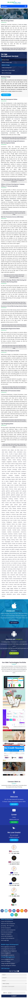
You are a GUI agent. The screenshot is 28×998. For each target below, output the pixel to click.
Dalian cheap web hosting (7, 345)
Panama (3, 549)
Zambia (18, 594)
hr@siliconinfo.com (14, 819)
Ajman (3, 454)
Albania (3, 455)
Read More (5, 94)
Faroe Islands (5, 487)
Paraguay (17, 549)
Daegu (9, 479)
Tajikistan (24, 572)
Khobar (17, 512)
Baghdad (8, 457)
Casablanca (23, 471)
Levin (15, 518)
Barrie (3, 463)
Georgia (24, 491)
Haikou (7, 496)
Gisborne (8, 494)
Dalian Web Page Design (18, 48)
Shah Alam (14, 570)
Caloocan (4, 469)
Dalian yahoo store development (19, 386)
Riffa (25, 557)
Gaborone (24, 489)
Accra (25, 450)
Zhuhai (3, 596)
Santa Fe (14, 565)
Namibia (20, 537)
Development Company (17, 211)
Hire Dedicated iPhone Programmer (9, 951)
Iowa (3, 504)
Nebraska (17, 541)
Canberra (24, 469)
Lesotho (7, 518)
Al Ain (6, 454)
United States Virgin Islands (20, 584)
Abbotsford (4, 450)
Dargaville (12, 481)
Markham (4, 530)
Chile (25, 477)
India (11, 502)
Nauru (12, 541)
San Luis (17, 561)
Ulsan (7, 582)
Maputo (18, 528)
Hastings (16, 500)
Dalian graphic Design (15, 444)
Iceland (21, 500)
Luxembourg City (5, 520)
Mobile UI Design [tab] (6, 65)
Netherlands (4, 543)
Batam (9, 463)
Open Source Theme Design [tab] (8, 70)
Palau (6, 547)
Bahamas (13, 457)
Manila (14, 528)
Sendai (14, 569)
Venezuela (20, 586)
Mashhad (9, 532)
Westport (16, 592)
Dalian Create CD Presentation (20, 421)
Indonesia (18, 502)
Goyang (3, 496)
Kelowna (9, 510)
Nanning (13, 539)
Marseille (9, 530)
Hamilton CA (23, 498)
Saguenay (9, 559)
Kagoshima (4, 506)
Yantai (24, 592)
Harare (8, 500)
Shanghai (20, 570)
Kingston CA (8, 514)
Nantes (17, 539)
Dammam (24, 479)
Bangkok (4, 461)
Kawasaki (19, 508)
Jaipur (11, 504)
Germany (13, 493)
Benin (16, 465)
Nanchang (4, 539)
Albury (10, 455)
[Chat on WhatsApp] (16, 914)
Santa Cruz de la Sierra (7, 565)
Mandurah (10, 528)
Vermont (4, 588)
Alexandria (14, 455)
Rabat (5, 555)
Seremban (4, 570)
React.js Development (6, 953)
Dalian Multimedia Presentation (8, 421)
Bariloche (20, 461)
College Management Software (8, 963)
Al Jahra (11, 454)
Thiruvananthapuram (17, 578)
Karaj (10, 508)
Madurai (15, 522)
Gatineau (8, 491)
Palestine (16, 547)
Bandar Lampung (17, 459)
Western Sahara (9, 592)
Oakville (24, 543)
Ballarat (9, 459)
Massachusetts (16, 532)
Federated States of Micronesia (16, 487)
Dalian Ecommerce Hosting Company (19, 303)
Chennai (12, 477)
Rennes (6, 557)
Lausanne (24, 516)
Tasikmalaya (4, 576)
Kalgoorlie (14, 506)
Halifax (18, 496)
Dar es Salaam (5, 481)
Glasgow (18, 494)
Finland (3, 489)
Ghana (17, 493)
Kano (3, 508)
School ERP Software (5, 961)
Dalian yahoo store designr (8, 388)
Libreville (21, 518)
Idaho (25, 500)
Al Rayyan (15, 454)
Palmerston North (22, 547)
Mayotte (20, 533)
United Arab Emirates (13, 582)
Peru (21, 551)
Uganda (22, 580)
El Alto (11, 485)
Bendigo (7, 465)
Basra (6, 463)
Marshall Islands (16, 530)
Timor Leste (13, 580)
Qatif (21, 553)
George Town (18, 491)
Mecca (3, 535)
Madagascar (9, 522)
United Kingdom (22, 582)
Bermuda (4, 467)
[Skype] (12, 914)
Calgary (19, 467)
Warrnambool (5, 590)
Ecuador (15, 483)
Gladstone (13, 494)
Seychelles (9, 570)
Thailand (6, 578)
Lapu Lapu (11, 516)
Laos (7, 516)
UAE (20, 580)
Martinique (23, 530)
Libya (25, 518)
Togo (17, 580)
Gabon (19, 489)
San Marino (21, 561)
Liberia (18, 518)
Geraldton (8, 493)
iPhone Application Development (8, 946)
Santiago (24, 565)
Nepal (25, 541)
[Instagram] (10, 910)
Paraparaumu (23, 549)
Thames (11, 578)
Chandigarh (23, 473)
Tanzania (21, 574)
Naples (24, 539)
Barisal (24, 461)
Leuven (11, 518)
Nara (3, 541)
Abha (9, 450)
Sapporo (16, 567)
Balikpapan (4, 459)
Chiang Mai (17, 477)
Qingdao (24, 553)
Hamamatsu (4, 498)
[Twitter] (6, 910)
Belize (3, 465)
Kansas (6, 508)
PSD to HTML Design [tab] (6, 73)
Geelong (12, 491)
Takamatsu (4, 574)
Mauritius (15, 533)
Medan (6, 535)
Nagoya (24, 535)
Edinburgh (24, 483)
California (24, 467)
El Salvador (16, 485)
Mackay (3, 522)
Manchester (4, 528)
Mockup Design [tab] (5, 59)
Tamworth (12, 574)
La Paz (11, 520)
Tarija (25, 574)
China (6, 479)
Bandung (24, 459)
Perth (18, 551)
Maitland (4, 524)
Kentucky (14, 510)
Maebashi (20, 522)
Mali (8, 526)
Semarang (10, 569)
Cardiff (8, 471)
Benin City (20, 465)
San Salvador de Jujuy (16, 563)
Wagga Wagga (9, 588)
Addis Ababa (5, 452)
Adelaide (10, 452)
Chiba (22, 477)
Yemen (14, 594)
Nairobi (3, 537)
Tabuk (11, 572)
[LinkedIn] (14, 910)
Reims (3, 557)
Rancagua (13, 555)
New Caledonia (19, 543)
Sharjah (24, 570)
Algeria (18, 455)
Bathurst (13, 463)
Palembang (10, 547)
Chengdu (8, 477)
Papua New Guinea (10, 549)
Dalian (20, 479)
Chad (19, 473)
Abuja (21, 450)
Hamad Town (23, 496)
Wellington (16, 590)
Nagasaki (20, 535)
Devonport (9, 483)
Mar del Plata (23, 528)
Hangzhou (4, 500)
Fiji (25, 487)
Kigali (21, 512)
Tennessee (23, 576)
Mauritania (10, 533)
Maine (24, 522)
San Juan (7, 561)
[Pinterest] (18, 910)
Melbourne (15, 535)
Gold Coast (23, 494)
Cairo (16, 467)
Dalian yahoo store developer (19, 388)
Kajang (9, 506)
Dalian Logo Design (6, 444)
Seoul (21, 569)
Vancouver (9, 586)
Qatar (18, 553)
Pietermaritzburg (13, 553)
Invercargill (23, 502)
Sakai (18, 559)
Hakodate (14, 496)
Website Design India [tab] (7, 62)
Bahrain (24, 457)
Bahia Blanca (19, 457)
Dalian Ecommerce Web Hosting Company (18, 324)
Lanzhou (3, 516)
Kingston (4, 514)
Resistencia (11, 557)
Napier (21, 539)
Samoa (3, 561)
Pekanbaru (7, 551)
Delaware (24, 481)
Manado (19, 526)
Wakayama (23, 588)
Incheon (7, 502)
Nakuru (15, 537)
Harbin (12, 500)
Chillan (3, 479)
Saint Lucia (14, 559)
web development (16, 118)
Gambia (3, 491)
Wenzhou (21, 590)
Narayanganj (7, 541)
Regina (24, 555)
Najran (11, 537)
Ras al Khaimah (19, 555)
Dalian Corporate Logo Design (11, 445)
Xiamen (20, 592)
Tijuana (8, 580)
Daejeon (13, 479)
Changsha (10, 475)
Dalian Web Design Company (7, 48)
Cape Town (4, 471)
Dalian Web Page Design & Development (17, 138)
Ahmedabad (19, 452)
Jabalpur (7, 504)
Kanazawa (24, 506)
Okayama (11, 545)
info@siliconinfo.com (14, 837)
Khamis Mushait (5, 512)
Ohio (7, 545)
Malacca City (14, 524)
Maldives (4, 526)
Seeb (6, 569)
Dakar (16, 479)
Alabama (20, 454)
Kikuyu (24, 512)
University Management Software (8, 965)
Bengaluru (12, 465)
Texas (3, 578)
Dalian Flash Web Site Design (20, 419)
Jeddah (24, 504)
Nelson (21, 541)
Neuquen (9, 543)
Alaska (24, 454)
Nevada (13, 543)
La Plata (15, 520)
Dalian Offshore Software (8, 211)
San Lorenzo (12, 561)
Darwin (16, 481)
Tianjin (5, 580)
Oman (20, 545)
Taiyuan (19, 572)
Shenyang (4, 572)
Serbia (24, 569)
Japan (20, 504)
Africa (15, 452)
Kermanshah (23, 510)
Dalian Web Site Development (17, 137)
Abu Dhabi (17, 450)
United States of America (7, 584)
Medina (10, 535)
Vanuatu (15, 586)
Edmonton (4, 485)
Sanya (12, 567)
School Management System (7, 959)
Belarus (20, 463)
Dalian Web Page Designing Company (18, 49)
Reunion (15, 557)
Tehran (14, 576)
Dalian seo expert (12, 276)
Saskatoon (21, 567)
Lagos (17, 514)
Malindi (11, 526)
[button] (2, 13)
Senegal (18, 569)
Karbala (14, 508)
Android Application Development (8, 948)
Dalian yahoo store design (7, 386)
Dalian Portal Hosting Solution (8, 326)
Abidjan (12, 450)
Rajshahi (9, 555)
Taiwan (15, 572)
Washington (11, 590)
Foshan (15, 489)
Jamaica (16, 504)
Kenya (18, 510)
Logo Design (21, 436)
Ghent (25, 493)
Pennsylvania (13, 551)
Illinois (3, 502)
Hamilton (16, 498)
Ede (19, 483)
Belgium (24, 463)
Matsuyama (4, 533)
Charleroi (4, 477)
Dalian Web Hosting (6, 302)
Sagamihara (4, 559)
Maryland (4, 532)
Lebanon (3, 518)
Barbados (15, 461)
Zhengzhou (23, 594)
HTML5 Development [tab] (7, 67)
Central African (13, 473)
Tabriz (8, 572)
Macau (18, 520)
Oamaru (3, 545)
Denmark (4, 483)
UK (25, 580)
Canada (19, 469)
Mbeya (24, 533)
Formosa (11, 489)
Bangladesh (9, 461)
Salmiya (21, 559)
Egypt (8, 485)
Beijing (16, 463)
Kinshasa (14, 514)
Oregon (24, 545)
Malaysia (24, 524)
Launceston (19, 516)
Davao (19, 481)
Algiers (22, 455)
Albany (7, 455)
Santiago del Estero (6, 567)
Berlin (25, 465)
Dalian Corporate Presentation (8, 419)
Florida (7, 489)
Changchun (4, 475)
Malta (15, 526)
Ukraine (3, 582)
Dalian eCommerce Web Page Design (9, 179)
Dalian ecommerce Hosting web (20, 326)
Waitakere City (17, 588)
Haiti (10, 496)
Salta (25, 559)
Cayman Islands (5, 473)
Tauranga (10, 576)
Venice (24, 586)
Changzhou (23, 475)
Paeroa (3, 547)
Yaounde (4, 594)
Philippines (6, 553)
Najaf (7, 537)
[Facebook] (2, 910)
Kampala (19, 506)
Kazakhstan (4, 510)
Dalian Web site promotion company (11, 274)
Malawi (19, 524)
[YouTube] (26, 910)
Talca (8, 574)
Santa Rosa (19, 565)
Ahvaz (24, 452)
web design (16, 35)
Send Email (14, 840)
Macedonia (23, 520)
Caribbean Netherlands (15, 471)
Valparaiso (4, 586)
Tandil (17, 574)
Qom (3, 555)
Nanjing (8, 539)
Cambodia (9, 469)
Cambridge (14, 469)
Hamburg (11, 498)
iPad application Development (7, 955)
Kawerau (24, 508)
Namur (24, 537)
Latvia (14, 516)
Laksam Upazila (22, 514)
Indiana (14, 502)
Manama (24, 526)
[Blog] (22, 910)
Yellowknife (9, 594)
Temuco (18, 576)
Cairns (13, 467)
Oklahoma (16, 545)
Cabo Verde (8, 467)
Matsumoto (23, 532)
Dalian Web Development (7, 137)
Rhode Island (21, 557)
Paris (3, 551)
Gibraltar (3, 494)
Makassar (8, 524)
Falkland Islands (22, 485)
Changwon (17, 475)
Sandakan (24, 563)
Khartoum (12, 512)
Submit (14, 996)
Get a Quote (14, 622)
